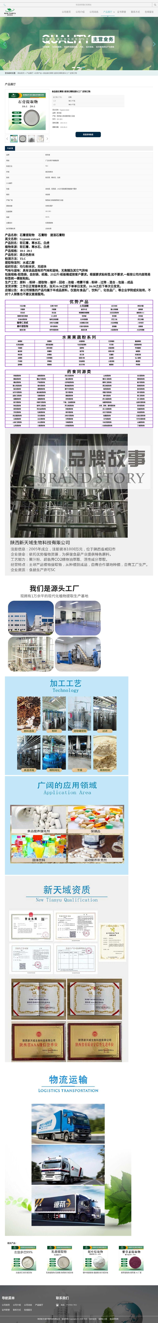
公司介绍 (80, 12)
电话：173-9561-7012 (69, 1305)
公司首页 (66, 12)
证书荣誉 (121, 12)
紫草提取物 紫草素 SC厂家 (131, 1273)
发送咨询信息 (88, 134)
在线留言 (149, 12)
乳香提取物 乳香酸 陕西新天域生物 (59, 1273)
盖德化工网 (102, 1319)
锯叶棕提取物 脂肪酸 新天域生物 (95, 1273)
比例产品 (38, 73)
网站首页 (21, 73)
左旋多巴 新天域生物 (24, 1273)
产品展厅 (107, 12)
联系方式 (135, 12)
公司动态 (93, 12)
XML (86, 1319)
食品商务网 (114, 1319)
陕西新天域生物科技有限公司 (49, 1319)
